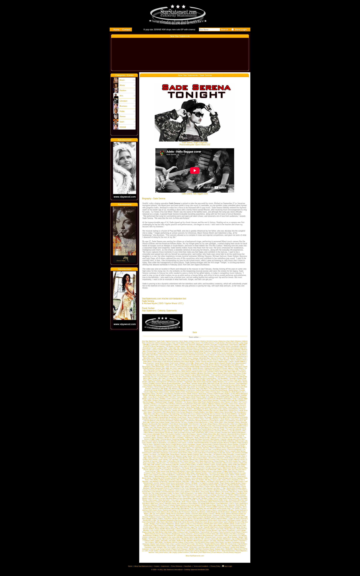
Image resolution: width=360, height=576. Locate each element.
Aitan (206, 363)
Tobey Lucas (192, 453)
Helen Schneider (228, 454)
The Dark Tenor (186, 425)
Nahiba (239, 378)
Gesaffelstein (233, 409)
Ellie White (208, 370)
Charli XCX (146, 346)
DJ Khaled (199, 480)
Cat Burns (225, 547)
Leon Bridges (195, 505)
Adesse (145, 510)
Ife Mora (205, 409)
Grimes (210, 393)
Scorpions (238, 366)
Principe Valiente (227, 368)
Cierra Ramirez (147, 387)
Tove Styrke (195, 451)
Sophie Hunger (180, 420)
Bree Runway (232, 537)
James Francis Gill (207, 436)
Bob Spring (241, 451)
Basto (211, 363)
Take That (191, 458)
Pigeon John (163, 349)
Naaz (243, 483)
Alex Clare (162, 378)
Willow (227, 540)
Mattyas (182, 363)
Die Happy (207, 417)
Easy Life (151, 532)
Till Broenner (188, 437)
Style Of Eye (178, 415)
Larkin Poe (237, 461)
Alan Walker (242, 464)
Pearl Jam (163, 535)
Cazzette (223, 439)
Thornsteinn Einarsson (216, 473)
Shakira (203, 341)
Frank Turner (240, 523)
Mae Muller (168, 532)
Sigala (194, 476)
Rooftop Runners (149, 419)
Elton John (162, 461)
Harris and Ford (165, 373)
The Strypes (187, 402)
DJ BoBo (200, 464)
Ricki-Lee (234, 424)
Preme (208, 507)
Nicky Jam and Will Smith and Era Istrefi (212, 508)
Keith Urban (223, 407)
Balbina (146, 485)
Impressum (165, 566)
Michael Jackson (163, 495)
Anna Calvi (232, 427)
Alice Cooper (177, 436)
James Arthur (180, 474)
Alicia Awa (240, 539)
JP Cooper (214, 532)
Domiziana (235, 542)
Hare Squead (207, 488)
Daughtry (238, 507)
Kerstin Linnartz (173, 353)
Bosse (213, 518)
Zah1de (167, 549)
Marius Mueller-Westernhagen (165, 529)
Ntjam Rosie (154, 392)
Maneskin (220, 540)
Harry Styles (183, 341)
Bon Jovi (231, 469)
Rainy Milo (182, 388)
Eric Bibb (223, 417)
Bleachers (146, 505)
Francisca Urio (221, 355)
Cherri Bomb (148, 385)
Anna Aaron (175, 419)
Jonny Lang (205, 491)
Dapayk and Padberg (179, 410)
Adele (230, 464)
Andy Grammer (148, 363)
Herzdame (184, 419)
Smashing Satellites (178, 439)
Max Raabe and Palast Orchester (198, 439)
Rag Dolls (197, 404)
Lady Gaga (244, 343)
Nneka (149, 442)
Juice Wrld (219, 529)
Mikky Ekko (147, 414)
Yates (196, 461)
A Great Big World (178, 429)
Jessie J (194, 398)
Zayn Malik (230, 341)
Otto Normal (161, 420)
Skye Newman (179, 551)
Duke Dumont (193, 424)
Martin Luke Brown (169, 449)
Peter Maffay (154, 480)
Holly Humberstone (228, 551)
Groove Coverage (193, 349)
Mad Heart (202, 402)
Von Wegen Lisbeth (233, 520)
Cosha (243, 508)
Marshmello (176, 508)
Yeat (210, 551)
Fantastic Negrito (174, 505)
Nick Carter (146, 349)
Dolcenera (155, 388)
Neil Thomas (153, 459)
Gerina (242, 370)
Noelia (174, 373)
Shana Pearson (153, 458)
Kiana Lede (202, 529)
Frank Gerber (220, 343)
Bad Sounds (203, 513)
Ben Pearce (168, 409)
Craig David (222, 498)
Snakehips (243, 503)
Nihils (198, 436)
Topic (244, 461)
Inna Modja (187, 368)
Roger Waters (225, 483)
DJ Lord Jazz (171, 378)
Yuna (197, 378)
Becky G (220, 505)
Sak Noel (204, 360)
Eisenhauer (156, 429)
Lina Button (235, 365)
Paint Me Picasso (190, 415)
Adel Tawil (213, 523)
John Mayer (210, 481)
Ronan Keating (219, 461)
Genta (244, 351)
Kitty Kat (243, 348)
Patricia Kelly (205, 532)
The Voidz (199, 500)
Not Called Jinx (164, 351)
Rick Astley (221, 466)
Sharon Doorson (229, 383)
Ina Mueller (235, 346)
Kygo (145, 463)
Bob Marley (159, 532)
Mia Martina (157, 385)
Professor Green (155, 517)
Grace (150, 434)
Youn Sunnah (163, 355)
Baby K (204, 397)
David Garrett (167, 456)
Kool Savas (240, 547)
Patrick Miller (201, 380)
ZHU (243, 431)
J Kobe (211, 422)
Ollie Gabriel (155, 464)
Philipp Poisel (227, 471)
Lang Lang (152, 537)
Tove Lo (195, 425)
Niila (167, 454)
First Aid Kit (240, 493)
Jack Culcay (216, 349)
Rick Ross (233, 491)
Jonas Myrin (152, 397)
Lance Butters (222, 510)
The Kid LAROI (199, 542)
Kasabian (235, 480)
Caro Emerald (196, 385)
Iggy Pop (194, 527)
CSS (213, 398)
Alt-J (243, 392)
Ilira (168, 512)
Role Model (194, 552)
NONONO (178, 402)
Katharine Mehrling (233, 349)
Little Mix (176, 464)
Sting (192, 473)
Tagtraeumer (231, 447)
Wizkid (229, 488)
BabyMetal (235, 545)
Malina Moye (195, 360)
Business (123, 106)
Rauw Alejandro (241, 551)
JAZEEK (191, 549)
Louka (168, 478)
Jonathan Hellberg (225, 517)
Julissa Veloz (195, 375)
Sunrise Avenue (241, 356)
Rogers (240, 491)
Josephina (224, 404)
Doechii (152, 549)
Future (214, 480)
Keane (206, 525)
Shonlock (151, 356)
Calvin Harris (165, 444)
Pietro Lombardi (224, 532)
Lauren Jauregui (237, 517)
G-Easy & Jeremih (187, 469)
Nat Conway (200, 496)
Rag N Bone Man (184, 473)
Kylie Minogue (167, 502)
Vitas (165, 348)
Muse (150, 412)
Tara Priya (159, 356)
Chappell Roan (223, 344)
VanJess (155, 508)
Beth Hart (211, 383)
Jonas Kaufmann (240, 510)
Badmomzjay (147, 535)
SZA (151, 488)
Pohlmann (186, 478)
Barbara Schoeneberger (155, 507)
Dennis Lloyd (212, 520)
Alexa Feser (178, 441)
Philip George (242, 442)
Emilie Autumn (186, 400)
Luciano (177, 544)
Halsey (194, 529)
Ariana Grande (194, 341)
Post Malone (229, 507)
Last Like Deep (153, 398)
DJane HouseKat (232, 376)
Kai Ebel (239, 358)
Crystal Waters (163, 376)
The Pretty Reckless (221, 431)
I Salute (243, 502)
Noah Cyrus (170, 483)
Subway (195, 358)
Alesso (197, 449)
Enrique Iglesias (221, 464)
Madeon (191, 446)
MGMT (230, 495)
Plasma (216, 427)
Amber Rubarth (220, 363)
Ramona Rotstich (170, 390)
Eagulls (144, 468)
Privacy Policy (215, 566)
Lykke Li (168, 507)
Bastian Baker (233, 390)
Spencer (224, 434)
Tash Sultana (161, 512)
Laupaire (233, 451)
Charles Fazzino (198, 370)
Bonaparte (186, 365)
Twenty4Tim (186, 544)
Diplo (182, 523)
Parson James (191, 502)
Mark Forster (227, 463)
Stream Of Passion (181, 355)
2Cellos (231, 510)
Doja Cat (174, 422)
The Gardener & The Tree (179, 488)
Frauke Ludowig (157, 348)
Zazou (204, 376)
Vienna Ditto (228, 412)
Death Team (183, 446)
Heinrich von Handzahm (184, 404)
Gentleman (231, 530)
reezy (172, 544)
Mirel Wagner (191, 434)
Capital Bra (147, 508)
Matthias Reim (190, 480)
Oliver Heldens (149, 432)
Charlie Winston (176, 444)
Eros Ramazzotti (218, 456)
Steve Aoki (188, 515)
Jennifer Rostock (237, 468)
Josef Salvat (153, 441)
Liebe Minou (147, 361)
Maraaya (160, 437)
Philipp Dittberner (232, 490)
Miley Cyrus (196, 343)
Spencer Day (183, 351)
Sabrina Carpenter (172, 341)
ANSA (196, 429)
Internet (123, 127)
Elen (210, 525)
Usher (225, 469)
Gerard (158, 383)
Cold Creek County (207, 451)
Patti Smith (177, 522)
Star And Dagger (148, 402)
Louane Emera (240, 454)
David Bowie (151, 522)
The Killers (233, 534)
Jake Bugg (163, 388)
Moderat (183, 464)
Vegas (154, 437)
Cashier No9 (215, 353)
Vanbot (217, 404)
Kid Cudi (165, 539)
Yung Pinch (168, 518)
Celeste (162, 530)
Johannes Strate (164, 371)
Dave (227, 476)
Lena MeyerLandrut (219, 449)
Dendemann (147, 520)
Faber (242, 480)
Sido (201, 454)
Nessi (190, 417)
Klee (224, 358)
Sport (122, 122)
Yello (226, 535)
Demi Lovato (236, 456)
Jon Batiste (167, 542)
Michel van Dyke (168, 427)
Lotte (219, 480)
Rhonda (144, 441)
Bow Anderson (208, 535)
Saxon (161, 503)
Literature (123, 101)
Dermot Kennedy (236, 525)
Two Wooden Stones (163, 419)
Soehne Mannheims (203, 390)
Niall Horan (214, 527)
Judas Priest (212, 498)
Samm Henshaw (164, 508)
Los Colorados (209, 371)
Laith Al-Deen (180, 471)
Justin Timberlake (172, 466)
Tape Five (237, 380)
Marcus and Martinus (198, 512)
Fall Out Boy (171, 461)
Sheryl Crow (164, 527)
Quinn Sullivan (200, 481)
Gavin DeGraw (150, 471)
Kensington (186, 397)
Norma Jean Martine (168, 471)
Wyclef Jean (188, 441)
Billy (148, 464)
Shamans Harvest (195, 488)
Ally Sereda (182, 387)
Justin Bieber (180, 343)
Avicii (183, 380)
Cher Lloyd (187, 529)
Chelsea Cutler (183, 532)
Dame (237, 422)
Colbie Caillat (154, 439)
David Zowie (182, 453)
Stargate (145, 481)
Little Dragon (239, 481)
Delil (208, 512)
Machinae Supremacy (196, 355)
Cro (239, 535)
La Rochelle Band (205, 429)
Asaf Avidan (176, 383)
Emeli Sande (223, 390)
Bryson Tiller (219, 493)
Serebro (203, 378)
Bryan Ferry (207, 385)
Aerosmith (214, 539)
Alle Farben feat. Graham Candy (158, 422)
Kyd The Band (161, 523)
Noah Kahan (163, 552)
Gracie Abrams (217, 552)
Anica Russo (166, 534)
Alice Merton (185, 508)
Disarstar (146, 544)
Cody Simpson (166, 410)
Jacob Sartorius (230, 496)
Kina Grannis (216, 425)
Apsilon (242, 545)
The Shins (242, 490)
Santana (225, 425)
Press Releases (176, 566)
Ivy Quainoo (163, 405)
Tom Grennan (207, 490)
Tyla (173, 343)
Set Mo (179, 461)
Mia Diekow (181, 390)
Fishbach (236, 502)
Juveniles (223, 400)
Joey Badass (153, 481)
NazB (196, 437)
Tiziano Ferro (180, 530)
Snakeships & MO (158, 478)
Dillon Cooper (239, 441)
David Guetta (232, 415)
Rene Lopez (178, 356)
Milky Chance (230, 405)
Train (186, 485)
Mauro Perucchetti (154, 380)
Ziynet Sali (149, 365)
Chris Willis (190, 363)
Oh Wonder (171, 530)
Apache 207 (172, 535)
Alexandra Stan (204, 358)
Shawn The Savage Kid (204, 414)
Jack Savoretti (188, 395)
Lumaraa (224, 459)
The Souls (199, 463)
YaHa (237, 370)
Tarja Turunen (170, 366)
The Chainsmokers (173, 463)
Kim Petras (199, 544)
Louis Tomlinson (168, 490)
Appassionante (241, 363)
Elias (175, 532)
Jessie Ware (186, 383)
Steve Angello (159, 432)
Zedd (163, 517)
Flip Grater (203, 424)
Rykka (227, 393)
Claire (188, 398)
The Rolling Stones (207, 343)
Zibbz (170, 395)
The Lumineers (166, 469)
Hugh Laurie (200, 407)
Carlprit (216, 412)
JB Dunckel (233, 500)
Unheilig (217, 436)
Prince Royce (162, 505)
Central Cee (150, 343)
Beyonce (192, 344)
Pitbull (220, 469)
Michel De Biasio (181, 427)
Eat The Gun (182, 422)
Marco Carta (228, 373)
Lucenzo (155, 349)
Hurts (227, 451)
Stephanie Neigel (161, 402)
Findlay (145, 459)
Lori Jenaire (188, 356)
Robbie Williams (240, 361)
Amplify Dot (212, 397)
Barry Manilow (194, 351)
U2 (233, 453)
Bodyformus (176, 534)
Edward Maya (162, 353)
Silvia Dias (146, 358)
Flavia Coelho (164, 392)
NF (203, 539)
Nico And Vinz (226, 436)
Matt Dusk (173, 351)
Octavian (216, 515)
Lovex (230, 375)
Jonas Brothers (198, 523)
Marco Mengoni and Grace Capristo (230, 478)
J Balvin (175, 344)
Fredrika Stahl (224, 348)
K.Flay (200, 527)
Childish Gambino (218, 507)
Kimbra (170, 349)
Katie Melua (229, 473)
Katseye (184, 549)
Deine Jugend (177, 368)
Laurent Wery (211, 378)
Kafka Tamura (168, 446)
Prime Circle (233, 404)
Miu (188, 387)
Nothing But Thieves (183, 483)
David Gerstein (206, 349)
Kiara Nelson (224, 534)
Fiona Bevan (174, 424)
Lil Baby (180, 535)
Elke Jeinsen (181, 348)
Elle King (208, 480)
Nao (228, 508)
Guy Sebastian (187, 495)
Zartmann (145, 549)
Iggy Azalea (146, 393)
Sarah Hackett (167, 385)
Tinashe (158, 502)
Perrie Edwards (220, 545)
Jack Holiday (165, 380)
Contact (156, 566)
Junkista (206, 410)
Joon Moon (195, 491)
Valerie (168, 370)
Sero (244, 507)
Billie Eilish (242, 344)
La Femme (217, 414)
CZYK (220, 523)
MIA (158, 471)
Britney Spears (231, 466)
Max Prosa (180, 480)
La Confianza (171, 442)
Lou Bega (204, 356)
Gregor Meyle (192, 427)
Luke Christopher (171, 476)
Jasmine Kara (228, 380)
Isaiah (241, 513)
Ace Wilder (148, 400)
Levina (193, 478)
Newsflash (187, 566)
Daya (188, 471)
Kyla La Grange (179, 432)
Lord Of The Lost (171, 375)
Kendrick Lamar (212, 341)
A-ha (242, 542)
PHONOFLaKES (223, 397)
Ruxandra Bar (225, 365)
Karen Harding (233, 444)
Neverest (179, 360)
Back (195, 332)
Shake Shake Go (226, 446)
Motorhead (243, 419)
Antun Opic (177, 409)
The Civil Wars (170, 404)
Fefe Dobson (157, 412)
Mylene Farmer (239, 459)
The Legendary (214, 474)
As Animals (169, 432)
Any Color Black (202, 388)
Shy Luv (233, 476)
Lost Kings (212, 495)
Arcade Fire (223, 485)
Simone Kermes (216, 358)
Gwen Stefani (240, 458)
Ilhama (217, 365)
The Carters (235, 508)
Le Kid (233, 393)
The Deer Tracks (175, 397)
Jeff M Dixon (191, 388)
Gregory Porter (196, 405)
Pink (177, 491)
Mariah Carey (147, 498)
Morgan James (167, 447)
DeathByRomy (194, 532)
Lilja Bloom (145, 425)
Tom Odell (240, 466)
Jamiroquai (241, 476)
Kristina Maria (160, 370)
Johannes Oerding (154, 468)
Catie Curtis (174, 363)
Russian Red (226, 432)
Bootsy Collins (230, 493)
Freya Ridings (169, 525)
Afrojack (200, 373)
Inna (208, 353)
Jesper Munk (196, 400)
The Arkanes (190, 420)
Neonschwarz (207, 444)
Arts (121, 96)
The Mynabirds (222, 378)
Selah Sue (170, 360)
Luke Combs (154, 530)
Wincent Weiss (222, 518)
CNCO (231, 503)
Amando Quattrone (202, 420)
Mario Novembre (164, 500)
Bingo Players (213, 424)
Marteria (241, 415)
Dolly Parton (234, 344)
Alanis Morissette (188, 522)
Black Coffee (191, 464)
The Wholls (176, 502)
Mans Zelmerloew (155, 451)
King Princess (154, 515)
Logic (146, 523)
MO (171, 415)
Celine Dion (154, 344)
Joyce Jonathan (226, 353)
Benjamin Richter (219, 490)
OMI (215, 441)
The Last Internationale (233, 429)
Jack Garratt (163, 459)
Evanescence (222, 495)
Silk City (152, 513)
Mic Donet (197, 382)
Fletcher (191, 525)
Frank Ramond (167, 361)
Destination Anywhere (220, 388)
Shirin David (219, 542)
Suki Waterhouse (205, 552)
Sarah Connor (173, 451)
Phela (188, 451)
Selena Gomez (161, 343)
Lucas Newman (166, 464)
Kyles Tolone (226, 480)
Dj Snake (197, 539)
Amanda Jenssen (180, 393)
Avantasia (170, 520)
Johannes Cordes (228, 370)
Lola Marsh (211, 529)
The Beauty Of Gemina (189, 468)
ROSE (186, 547)
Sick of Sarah (168, 356)
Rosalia (207, 544)
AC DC (152, 486)
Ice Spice (228, 542)
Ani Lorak (221, 356)
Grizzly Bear (146, 491)
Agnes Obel (213, 409)
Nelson (204, 404)
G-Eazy (217, 432)
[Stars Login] (223, 566)
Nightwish (146, 447)
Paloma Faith (146, 417)
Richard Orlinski (199, 395)
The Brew (183, 414)
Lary (144, 434)
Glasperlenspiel (210, 368)
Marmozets (203, 422)
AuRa (208, 496)
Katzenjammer (161, 382)
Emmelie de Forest (204, 398)
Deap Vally (209, 387)
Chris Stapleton (162, 537)
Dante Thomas (201, 361)
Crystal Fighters (173, 405)
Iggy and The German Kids (173, 431)
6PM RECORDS (149, 545)
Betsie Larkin (199, 363)
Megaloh (171, 402)
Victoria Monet (228, 552)
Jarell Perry (154, 405)
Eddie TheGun (192, 393)
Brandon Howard (180, 349)
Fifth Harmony (196, 471)
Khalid (160, 490)
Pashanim (148, 547)
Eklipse (155, 400)
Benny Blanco (154, 527)
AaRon (236, 463)
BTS (214, 551)
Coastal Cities (225, 395)
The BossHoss (220, 376)
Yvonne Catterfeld (154, 410)
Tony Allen (225, 437)
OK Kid (203, 505)
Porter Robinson (157, 431)
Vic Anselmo (231, 358)
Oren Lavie (175, 500)
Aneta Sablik (183, 424)
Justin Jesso (157, 510)
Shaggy (152, 523)
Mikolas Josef (220, 513)
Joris (196, 508)
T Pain (223, 488)
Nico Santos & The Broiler (224, 481)
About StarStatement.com (143, 566)
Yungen (173, 495)
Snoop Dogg (211, 505)
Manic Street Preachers (217, 502)
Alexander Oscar (239, 527)
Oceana (211, 376)
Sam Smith (189, 429)
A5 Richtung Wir (200, 353)
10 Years (156, 498)
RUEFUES (200, 432)
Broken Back (177, 518)
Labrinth (226, 523)
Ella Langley (173, 552)
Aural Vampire (190, 361)
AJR (187, 490)
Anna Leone (185, 505)
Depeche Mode (177, 478)
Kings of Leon (206, 471)
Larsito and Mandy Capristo (207, 517)
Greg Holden (219, 451)
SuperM (206, 527)
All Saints (192, 463)
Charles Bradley (199, 412)
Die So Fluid (226, 414)
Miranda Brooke (196, 365)
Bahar (195, 402)
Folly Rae (175, 507)
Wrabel (236, 485)
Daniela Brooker (197, 368)
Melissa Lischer (224, 424)
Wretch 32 (168, 437)
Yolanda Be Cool (150, 375)
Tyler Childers (158, 525)
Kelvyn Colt (220, 496)
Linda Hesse (190, 390)
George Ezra (233, 410)
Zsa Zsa (179, 547)
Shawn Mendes (204, 459)
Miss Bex (216, 434)
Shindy (232, 523)
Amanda (199, 478)
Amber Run (224, 427)
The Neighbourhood (211, 500)
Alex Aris (229, 502)
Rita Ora (245, 522)
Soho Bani (205, 547)
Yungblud (226, 525)
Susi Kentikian (202, 502)
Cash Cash (235, 419)
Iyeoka (186, 431)
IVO (206, 419)
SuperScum (158, 449)
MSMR (145, 395)
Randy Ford (212, 356)
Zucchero (201, 468)
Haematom (152, 496)
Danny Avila (198, 515)
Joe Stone (152, 454)
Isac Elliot (209, 412)
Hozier (234, 436)
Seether (177, 434)
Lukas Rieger (217, 471)
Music (122, 80)
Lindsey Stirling (201, 446)
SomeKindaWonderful (201, 442)
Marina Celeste (241, 360)
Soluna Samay (217, 373)
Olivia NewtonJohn (158, 366)
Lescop (182, 407)
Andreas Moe (241, 447)
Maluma (154, 505)
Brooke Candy (155, 469)
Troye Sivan (147, 456)
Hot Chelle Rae (232, 400)
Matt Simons (215, 439)
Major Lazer (225, 474)
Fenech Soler (190, 432)
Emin (184, 444)
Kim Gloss (207, 373)
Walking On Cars (234, 522)
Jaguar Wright (159, 365)
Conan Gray (148, 525)
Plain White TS (229, 366)
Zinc (210, 427)
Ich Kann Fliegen (184, 375)
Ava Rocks (154, 355)
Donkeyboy (205, 375)
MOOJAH (237, 351)
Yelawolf (228, 456)
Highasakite (243, 424)
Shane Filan (212, 405)
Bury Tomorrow (229, 505)
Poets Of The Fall (192, 474)
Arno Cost (180, 373)
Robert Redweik (215, 447)
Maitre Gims (223, 500)
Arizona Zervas (155, 534)
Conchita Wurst (165, 439)
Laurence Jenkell (221, 375)
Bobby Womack (218, 382)
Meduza (179, 529)
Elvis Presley (236, 488)
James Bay (208, 454)
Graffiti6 (151, 383)
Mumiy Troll (191, 456)
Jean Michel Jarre (149, 512)
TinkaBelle (228, 387)
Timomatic (232, 378)
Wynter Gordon (197, 371)
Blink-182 (224, 544)
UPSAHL (207, 518)
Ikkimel (212, 547)
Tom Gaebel (170, 434)
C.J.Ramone (197, 441)
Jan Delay (172, 540)
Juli (184, 436)
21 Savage (202, 503)
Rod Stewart (184, 459)
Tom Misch (146, 503)
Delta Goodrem (183, 552)
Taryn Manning (241, 383)
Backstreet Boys (186, 507)
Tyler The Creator (169, 547)
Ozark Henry (181, 417)
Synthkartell (153, 424)
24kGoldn (164, 540)
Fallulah (224, 415)
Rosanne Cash (210, 537)
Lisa (199, 547)
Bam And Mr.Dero (234, 434)
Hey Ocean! (181, 412)
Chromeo (196, 356)
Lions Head (173, 453)
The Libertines (173, 459)
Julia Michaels (199, 537)
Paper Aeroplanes (214, 415)
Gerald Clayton (173, 407)
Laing (183, 434)
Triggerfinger (188, 382)
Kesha (192, 486)
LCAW (206, 478)
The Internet (182, 510)
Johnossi (154, 404)
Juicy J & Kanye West (169, 473)
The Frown (242, 402)
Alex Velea (145, 355)
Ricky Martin (156, 473)
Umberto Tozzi (186, 358)
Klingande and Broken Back (220, 512)
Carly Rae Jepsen (224, 453)
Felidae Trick (148, 427)
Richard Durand (159, 387)
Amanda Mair (196, 376)
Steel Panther (213, 419)
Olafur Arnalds (219, 393)
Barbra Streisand (232, 513)
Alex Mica (228, 371)
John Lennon (218, 535)
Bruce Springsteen (158, 346)
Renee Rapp (171, 545)
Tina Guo (202, 510)
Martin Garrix (146, 478)
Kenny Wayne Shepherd (219, 486)
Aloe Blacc (156, 414)
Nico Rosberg (215, 346)
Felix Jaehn (164, 458)
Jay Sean (216, 488)
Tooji (212, 375)
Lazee (146, 371)
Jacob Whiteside (210, 469)
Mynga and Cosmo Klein (236, 439)
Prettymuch (189, 493)
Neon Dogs (202, 393)
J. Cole (145, 551)
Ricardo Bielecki (149, 420)
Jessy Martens (185, 491)
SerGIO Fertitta (204, 437)
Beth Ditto (186, 481)
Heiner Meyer (203, 348)
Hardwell (157, 444)
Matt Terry (154, 503)
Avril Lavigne (160, 513)
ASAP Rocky (207, 515)
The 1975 (229, 461)
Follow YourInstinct (187, 392)
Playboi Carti (176, 549)
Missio (177, 523)
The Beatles (170, 346)
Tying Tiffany (238, 368)
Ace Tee (151, 493)
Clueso (244, 532)
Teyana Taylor (188, 537)
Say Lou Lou (214, 410)
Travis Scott (183, 344)
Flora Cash (164, 515)
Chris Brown (156, 491)
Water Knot (223, 410)
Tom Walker (198, 493)
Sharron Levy (215, 437)
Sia (237, 469)
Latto (192, 544)
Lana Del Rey (190, 380)
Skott (183, 502)
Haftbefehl (229, 549)
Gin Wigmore (177, 456)
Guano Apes (157, 361)
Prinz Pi (166, 488)
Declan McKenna (196, 490)
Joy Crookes (149, 542)
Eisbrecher (237, 373)
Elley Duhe (242, 512)
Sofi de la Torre (162, 425)
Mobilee (193, 373)
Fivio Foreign (188, 542)
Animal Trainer (194, 419)
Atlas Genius (240, 405)
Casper (207, 486)
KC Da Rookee (187, 409)
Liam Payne (222, 530)
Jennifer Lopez (180, 346)
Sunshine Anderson (240, 353)
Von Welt (188, 476)
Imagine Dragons (213, 446)
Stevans (183, 454)
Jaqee (207, 392)
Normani (244, 518)
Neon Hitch (216, 385)
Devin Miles (162, 360)
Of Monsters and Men (175, 382)
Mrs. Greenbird (178, 437)
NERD (236, 495)
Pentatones (158, 446)
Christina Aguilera (166, 344)
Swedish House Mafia (199, 383)
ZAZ (166, 397)
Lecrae (162, 498)
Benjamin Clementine (224, 398)
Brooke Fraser (212, 361)
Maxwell (172, 515)
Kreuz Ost (241, 407)
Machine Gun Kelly (232, 343)
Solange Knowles (201, 473)
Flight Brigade (199, 469)
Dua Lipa (214, 344)
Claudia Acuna (232, 355)
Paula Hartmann (198, 545)
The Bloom (213, 478)
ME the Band (234, 397)
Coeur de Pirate (206, 449)
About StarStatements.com (195, 556)
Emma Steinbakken (225, 527)
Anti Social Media (238, 446)
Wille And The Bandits (161, 415)
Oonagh (155, 417)
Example (203, 425)
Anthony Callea (161, 395)
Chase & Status (201, 458)
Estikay (180, 476)
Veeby (144, 410)
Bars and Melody (187, 520)
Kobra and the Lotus (228, 385)
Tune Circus (182, 442)
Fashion (123, 90)
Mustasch (184, 503)
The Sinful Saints (184, 447)
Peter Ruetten (224, 360)
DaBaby (156, 535)
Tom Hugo (175, 370)
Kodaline (163, 398)
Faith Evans (181, 449)
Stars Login (228, 566)
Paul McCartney (174, 539)
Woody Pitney (166, 429)
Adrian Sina (161, 375)
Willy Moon (237, 375)
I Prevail (190, 442)
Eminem (207, 344)
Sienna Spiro (189, 551)
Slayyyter (237, 552)
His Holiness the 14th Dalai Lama (197, 346)
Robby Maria (207, 434)
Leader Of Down (234, 518)
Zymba (232, 547)
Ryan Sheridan (213, 400)
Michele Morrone (187, 539)
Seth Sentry (202, 453)
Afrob (232, 474)
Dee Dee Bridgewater (164, 436)
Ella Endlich (241, 427)
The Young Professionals (182, 385)
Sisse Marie (187, 376)
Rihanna (238, 341)
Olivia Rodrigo (161, 545)
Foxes (209, 425)
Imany (167, 363)
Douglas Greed (193, 422)
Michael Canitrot (171, 387)
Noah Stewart (206, 382)
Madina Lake (223, 361)
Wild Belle (152, 395)
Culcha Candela (234, 486)
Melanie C (200, 476)
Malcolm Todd (153, 552)
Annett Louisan (152, 360)
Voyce (214, 510)
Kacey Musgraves (201, 551)
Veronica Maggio (217, 366)
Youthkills (161, 397)
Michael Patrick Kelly (210, 485)
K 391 (194, 507)
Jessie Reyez (235, 532)
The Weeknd (217, 454)
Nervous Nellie (151, 436)
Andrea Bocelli (182, 458)
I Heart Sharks (225, 419)
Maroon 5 (237, 473)
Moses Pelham (215, 491)
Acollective (162, 441)
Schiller (230, 459)
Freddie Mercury (184, 527)
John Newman (230, 420)
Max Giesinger (229, 422)
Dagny (144, 532)
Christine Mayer (152, 351)
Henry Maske (156, 358)
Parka (229, 417)
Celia (244, 373)
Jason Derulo (156, 539)
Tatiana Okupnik (185, 370)
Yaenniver (242, 540)
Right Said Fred (153, 373)
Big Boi (230, 485)
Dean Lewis (222, 520)
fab (199, 498)
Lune (228, 545)
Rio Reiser (234, 540)
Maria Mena (198, 535)
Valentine (231, 441)
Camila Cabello (214, 483)
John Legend (153, 474)
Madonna (222, 341)
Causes (211, 513)
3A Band (215, 417)
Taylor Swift (160, 341)
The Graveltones (239, 412)
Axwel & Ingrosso (150, 466)
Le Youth (161, 404)
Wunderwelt (159, 488)
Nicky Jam (176, 503)
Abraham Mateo (171, 498)
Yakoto (232, 360)
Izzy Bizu (242, 469)
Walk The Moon (173, 493)
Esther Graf (164, 544)
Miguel (194, 498)
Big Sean (208, 476)
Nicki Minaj (239, 505)
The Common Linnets (204, 456)
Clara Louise (152, 500)
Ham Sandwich (163, 424)
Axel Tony (218, 380)
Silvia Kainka (234, 348)
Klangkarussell (208, 431)
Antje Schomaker (161, 493)
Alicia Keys (161, 466)
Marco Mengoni (241, 393)
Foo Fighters (203, 483)
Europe (198, 444)
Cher (220, 409)
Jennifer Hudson (159, 483)
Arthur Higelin (240, 385)
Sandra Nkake (175, 392)
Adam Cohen (190, 436)
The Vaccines (184, 500)
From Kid (170, 441)
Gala (221, 412)
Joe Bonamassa (235, 431)
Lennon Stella (210, 534)
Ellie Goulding (155, 447)
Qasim (225, 409)
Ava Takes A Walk (168, 358)
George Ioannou (174, 425)
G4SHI (192, 500)
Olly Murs (159, 393)
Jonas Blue (151, 463)
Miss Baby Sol (167, 368)
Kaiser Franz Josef (195, 485)
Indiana (153, 425)
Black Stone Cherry (206, 461)
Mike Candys (152, 378)
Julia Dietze (242, 355)
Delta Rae (156, 453)
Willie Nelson (210, 503)
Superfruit (167, 486)
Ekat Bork (233, 425)
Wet (150, 510)
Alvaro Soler (232, 544)
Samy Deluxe (186, 371)
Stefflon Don (204, 474)
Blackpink (199, 344)
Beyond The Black (230, 442)
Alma (151, 476)
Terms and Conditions (201, 566)
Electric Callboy (178, 542)
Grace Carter (180, 490)
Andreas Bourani (155, 368)
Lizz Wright (161, 454)
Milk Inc (235, 371)
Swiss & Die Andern (159, 442)
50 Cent (207, 539)
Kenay (173, 480)
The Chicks (233, 535)
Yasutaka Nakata (218, 476)
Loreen (231, 382)
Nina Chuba (210, 542)
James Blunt (190, 407)
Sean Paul (173, 527)
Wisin (213, 496)
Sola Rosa (177, 365)
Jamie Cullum (232, 407)
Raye (169, 343)
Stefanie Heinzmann (220, 444)
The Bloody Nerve (169, 412)
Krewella (146, 404)
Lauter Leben (199, 392)
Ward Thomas (171, 517)
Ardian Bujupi (194, 366)
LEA (191, 508)
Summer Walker (148, 529)
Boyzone (189, 412)
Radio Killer (210, 380)
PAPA (200, 410)
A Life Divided (158, 390)
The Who (201, 530)
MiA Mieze (190, 449)
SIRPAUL (242, 400)
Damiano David (208, 549)
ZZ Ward (234, 402)
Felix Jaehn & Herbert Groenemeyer (192, 466)
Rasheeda (150, 370)
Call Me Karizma (225, 515)
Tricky (234, 398)
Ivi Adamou (217, 370)
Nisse (191, 461)
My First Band (203, 427)
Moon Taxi (160, 496)
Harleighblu (197, 409)
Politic (122, 111)
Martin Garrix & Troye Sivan (160, 485)
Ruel (236, 503)
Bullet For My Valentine (184, 540)
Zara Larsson (216, 468)
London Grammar (211, 407)
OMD (182, 493)
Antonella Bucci (192, 348)
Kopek (243, 434)
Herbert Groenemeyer (216, 458)
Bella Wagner (236, 392)
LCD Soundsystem (168, 491)
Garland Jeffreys (161, 407)
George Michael (211, 530)
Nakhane (168, 503)
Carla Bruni (153, 495)
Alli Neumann (215, 544)
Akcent (187, 373)
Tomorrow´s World (178, 398)
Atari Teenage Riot (236, 437)
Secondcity (147, 429)
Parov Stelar (219, 371)
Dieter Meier (219, 422)
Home (130, 566)
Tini (149, 539)
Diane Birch (169, 365)
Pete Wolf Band (209, 493)
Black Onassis (149, 409)
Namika (237, 453)
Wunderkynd (148, 449)
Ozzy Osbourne (187, 534)
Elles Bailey (176, 486)
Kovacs (199, 434)
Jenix (151, 415)
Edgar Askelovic (182, 378)
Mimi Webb (158, 542)
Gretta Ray (163, 481)
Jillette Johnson (148, 407)
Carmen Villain (242, 398)
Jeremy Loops (222, 537)
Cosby (211, 432)
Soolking (241, 534)
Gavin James (197, 495)
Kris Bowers (236, 417)
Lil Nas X (188, 523)
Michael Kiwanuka (181, 525)
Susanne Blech (202, 415)
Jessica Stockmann (187, 353)
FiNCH (218, 547)
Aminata (182, 451)
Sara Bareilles (198, 518)
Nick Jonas (185, 486)
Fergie (208, 468)
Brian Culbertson (205, 351)
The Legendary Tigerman (200, 447)
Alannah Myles (205, 366)
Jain (197, 486)
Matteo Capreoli (193, 454)
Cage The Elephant (159, 520)
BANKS (233, 414)
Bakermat (170, 523)
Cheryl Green (146, 453)
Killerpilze (208, 463)
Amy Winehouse (224, 539)
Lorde (169, 398)
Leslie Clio (218, 383)
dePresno (159, 486)
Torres (175, 447)
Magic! (146, 513)
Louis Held (198, 525)
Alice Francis (175, 380)
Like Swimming (174, 414)
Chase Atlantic (192, 517)
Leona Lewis (215, 459)
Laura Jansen (210, 355)
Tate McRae (242, 544)
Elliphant (211, 404)
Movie (122, 85)
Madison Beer (219, 549)
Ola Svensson (238, 387)
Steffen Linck (242, 425)
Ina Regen (180, 513)
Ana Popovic (225, 402)
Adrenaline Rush (158, 434)
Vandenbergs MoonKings (167, 417)
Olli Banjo (194, 483)
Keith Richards (230, 458)
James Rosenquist (182, 366)
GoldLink (234, 512)
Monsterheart (207, 441)
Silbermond (226, 468)
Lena (178, 495)
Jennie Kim (193, 547)
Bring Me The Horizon (182, 512)
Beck (235, 471)
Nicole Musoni (196, 397)
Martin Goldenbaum (238, 432)
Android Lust (153, 371)
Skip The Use (218, 387)
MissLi (144, 356)
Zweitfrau (186, 360)
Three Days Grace (188, 496)
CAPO (245, 549)
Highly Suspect (165, 480)
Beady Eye (199, 522)
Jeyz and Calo (193, 510)
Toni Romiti (236, 515)
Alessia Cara (161, 463)
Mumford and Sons (166, 551)
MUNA (206, 523)
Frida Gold (172, 348)
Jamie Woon (159, 363)
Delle (235, 464)
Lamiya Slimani (211, 466)
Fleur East (184, 463)
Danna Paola (188, 535)
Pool (223, 447)
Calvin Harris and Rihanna (171, 468)
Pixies (202, 419)
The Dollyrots (226, 392)
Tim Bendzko (175, 371)
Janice (205, 495)
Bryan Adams (175, 454)
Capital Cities (185, 405)
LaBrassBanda (159, 476)
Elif (217, 534)
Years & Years (148, 444)
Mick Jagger (155, 540)
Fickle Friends (240, 474)
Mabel (147, 534)
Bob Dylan (169, 522)
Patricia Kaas (192, 410)
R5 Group (191, 414)
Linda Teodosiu (213, 360)
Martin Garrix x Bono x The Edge (205, 540)
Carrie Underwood (200, 520)
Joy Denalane (213, 348)
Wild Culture (180, 515)
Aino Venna (210, 395)
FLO (218, 551)
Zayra (218, 368)
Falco (192, 481)
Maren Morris (187, 518)
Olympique (191, 444)
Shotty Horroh (171, 513)
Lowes (208, 510)
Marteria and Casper (170, 510)
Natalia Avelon (235, 483)
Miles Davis (161, 522)
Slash (226, 351)
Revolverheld (241, 496)
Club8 (204, 405)
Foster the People (218, 429)
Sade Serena (177, 395)
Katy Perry (172, 458)
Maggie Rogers (152, 518)
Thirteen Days (212, 453)
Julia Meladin (209, 545)
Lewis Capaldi (240, 530)
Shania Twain (154, 544)
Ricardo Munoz (208, 365)
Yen (210, 388)
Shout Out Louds (233, 498)
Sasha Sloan (182, 517)
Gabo (224, 349)
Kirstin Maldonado (177, 485)
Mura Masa (217, 525)
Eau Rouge (157, 427)
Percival (242, 409)
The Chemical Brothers (167, 474)
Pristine (185, 461)
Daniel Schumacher (213, 402)
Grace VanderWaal (184, 498)
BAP (206, 432)
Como (217, 395)
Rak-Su (177, 520)
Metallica (146, 344)
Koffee (160, 518)
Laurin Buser (214, 420)
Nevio (172, 355)
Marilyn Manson (229, 529)
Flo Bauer (164, 414)
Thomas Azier (215, 392)
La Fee (177, 358)
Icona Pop (214, 390)
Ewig (184, 456)
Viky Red (179, 376)
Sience (122, 116)
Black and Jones (234, 388)
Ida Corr (154, 376)
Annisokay (175, 469)
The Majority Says (196, 431)
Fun (226, 382)
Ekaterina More (218, 351)
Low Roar (239, 420)
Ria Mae (204, 498)
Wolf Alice (198, 549)
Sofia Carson (181, 545)
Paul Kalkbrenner (222, 503)
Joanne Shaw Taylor (221, 522)
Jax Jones (172, 537)
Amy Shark (201, 507)
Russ (201, 486)
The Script (224, 491)
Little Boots (151, 382)
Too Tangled (235, 395)
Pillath (146, 476)
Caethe (231, 361)
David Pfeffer (222, 441)
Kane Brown (208, 522)
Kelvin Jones (156, 456)
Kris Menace (173, 388)
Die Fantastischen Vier (173, 496)
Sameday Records (174, 481)
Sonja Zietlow (229, 356)
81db (231, 351)
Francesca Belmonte (234, 449)
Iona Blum (238, 382)
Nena (153, 393)
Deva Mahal (193, 503)
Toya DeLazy (168, 393)
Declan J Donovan (191, 513)
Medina (171, 376)
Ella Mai (179, 537)
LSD (172, 512)
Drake (188, 343)
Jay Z (234, 539)
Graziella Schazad (216, 442)
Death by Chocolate (197, 387)
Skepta (189, 545)
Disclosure (164, 453)
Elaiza (222, 420)
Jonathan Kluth (198, 417)
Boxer (176, 446)
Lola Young (160, 549)
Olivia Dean (238, 549)
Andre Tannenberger (149, 353)
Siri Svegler (221, 405)
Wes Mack (159, 409)
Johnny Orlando (199, 534)
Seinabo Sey (193, 459)
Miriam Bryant (166, 383)
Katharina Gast (179, 361)
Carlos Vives (176, 400)
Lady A (204, 400)
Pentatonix (169, 420)
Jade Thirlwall (157, 547)
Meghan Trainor (209, 464)
